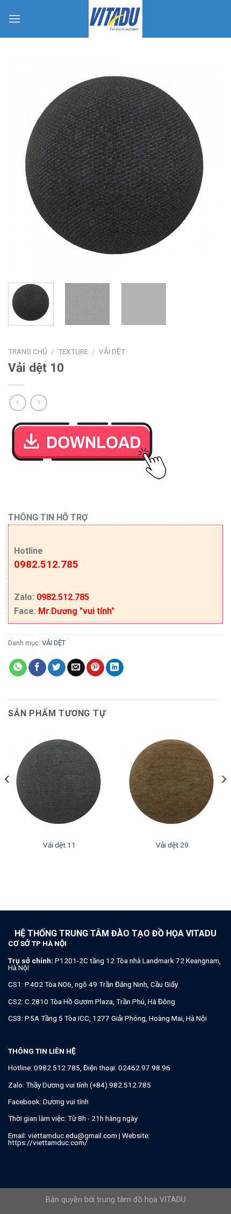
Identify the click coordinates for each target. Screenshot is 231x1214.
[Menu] (14, 18)
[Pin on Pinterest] (95, 668)
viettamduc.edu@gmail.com (72, 1135)
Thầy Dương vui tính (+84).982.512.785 (88, 1085)
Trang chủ (27, 351)
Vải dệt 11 (59, 845)
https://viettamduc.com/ (48, 1142)
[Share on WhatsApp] (18, 668)
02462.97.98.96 (144, 1067)
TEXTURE (73, 351)
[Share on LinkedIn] (115, 668)
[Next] (205, 166)
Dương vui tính (66, 1101)
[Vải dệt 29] (172, 782)
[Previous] (25, 166)
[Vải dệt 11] (59, 782)
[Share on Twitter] (57, 668)
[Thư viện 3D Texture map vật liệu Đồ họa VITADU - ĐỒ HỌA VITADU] (115, 19)
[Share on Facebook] (37, 668)
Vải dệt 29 (172, 845)
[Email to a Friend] (76, 668)
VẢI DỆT (112, 351)
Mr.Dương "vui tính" (76, 611)
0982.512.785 (46, 564)
